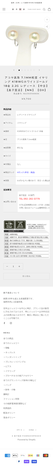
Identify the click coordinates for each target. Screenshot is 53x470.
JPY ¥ (19, 430)
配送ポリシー (9, 413)
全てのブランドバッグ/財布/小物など (19, 380)
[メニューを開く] (4, 9)
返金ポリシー (9, 417)
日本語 (31, 430)
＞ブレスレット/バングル (14, 361)
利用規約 (7, 408)
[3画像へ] (25, 70)
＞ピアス (7, 366)
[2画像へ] (22, 70)
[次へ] (39, 70)
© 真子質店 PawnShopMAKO (26, 436)
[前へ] (13, 70)
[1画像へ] (19, 70)
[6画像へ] (34, 70)
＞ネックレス (9, 352)
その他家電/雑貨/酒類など (14, 403)
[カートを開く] (49, 9)
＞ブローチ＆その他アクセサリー (18, 375)
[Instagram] (11, 323)
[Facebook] (4, 323)
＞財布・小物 (9, 389)
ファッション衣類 (11, 399)
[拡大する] (47, 19)
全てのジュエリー (11, 343)
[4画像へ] (28, 70)
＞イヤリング (9, 371)
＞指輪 (6, 347)
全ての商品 (8, 338)
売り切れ (26, 276)
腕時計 (6, 394)
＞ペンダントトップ (12, 357)
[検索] (44, 9)
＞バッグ (7, 385)
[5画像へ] (31, 70)
